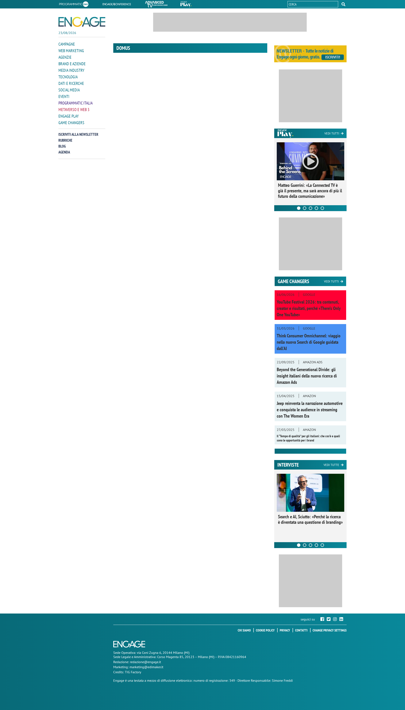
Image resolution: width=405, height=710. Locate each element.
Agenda (64, 152)
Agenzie (65, 57)
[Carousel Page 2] (304, 208)
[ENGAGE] (81, 22)
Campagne (66, 44)
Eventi (63, 96)
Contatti (301, 630)
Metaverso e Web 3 (73, 109)
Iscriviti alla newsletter (78, 134)
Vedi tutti (331, 133)
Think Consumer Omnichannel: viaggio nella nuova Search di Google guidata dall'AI (308, 342)
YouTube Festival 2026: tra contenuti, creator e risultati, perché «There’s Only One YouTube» (308, 308)
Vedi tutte (331, 465)
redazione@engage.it (145, 662)
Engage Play (68, 116)
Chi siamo (244, 630)
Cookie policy (265, 630)
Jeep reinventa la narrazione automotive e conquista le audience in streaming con (310, 409)
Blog (62, 146)
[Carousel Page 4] (316, 208)
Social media (69, 90)
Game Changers (71, 122)
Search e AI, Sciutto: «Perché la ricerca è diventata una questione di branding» (310, 519)
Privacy (285, 630)
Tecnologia (68, 77)
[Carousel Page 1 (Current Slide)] (298, 208)
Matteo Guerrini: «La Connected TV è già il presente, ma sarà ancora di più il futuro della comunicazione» (310, 190)
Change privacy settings (330, 630)
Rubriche (65, 140)
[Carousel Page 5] (322, 208)
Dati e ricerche (71, 83)
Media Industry (71, 70)
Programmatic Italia (75, 103)
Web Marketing (71, 50)
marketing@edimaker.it (146, 667)
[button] (343, 4)
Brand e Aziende (72, 64)
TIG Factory (133, 672)
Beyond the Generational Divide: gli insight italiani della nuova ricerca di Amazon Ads (307, 376)
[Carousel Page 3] (310, 208)
